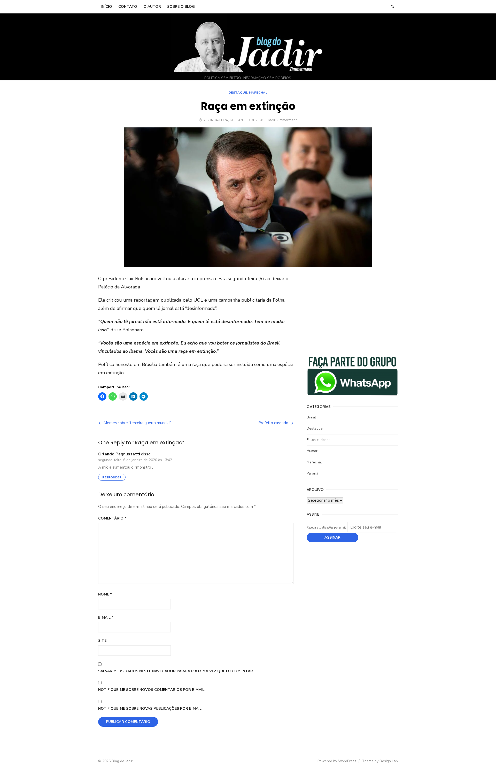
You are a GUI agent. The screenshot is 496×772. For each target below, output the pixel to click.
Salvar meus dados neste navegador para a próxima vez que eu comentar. (176, 671)
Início (106, 6)
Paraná (312, 473)
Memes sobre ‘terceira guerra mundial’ (137, 422)
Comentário (112, 518)
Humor (312, 450)
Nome (105, 594)
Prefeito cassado (273, 422)
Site (102, 640)
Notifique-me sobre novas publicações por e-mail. (150, 708)
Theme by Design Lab (380, 761)
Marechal (258, 92)
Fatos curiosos (318, 439)
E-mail (105, 617)
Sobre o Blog (181, 6)
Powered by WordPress (336, 761)
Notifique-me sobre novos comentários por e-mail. (151, 689)
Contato (127, 6)
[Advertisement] (352, 311)
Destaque (238, 92)
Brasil (311, 417)
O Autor (152, 6)
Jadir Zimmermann (283, 120)
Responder (111, 477)
